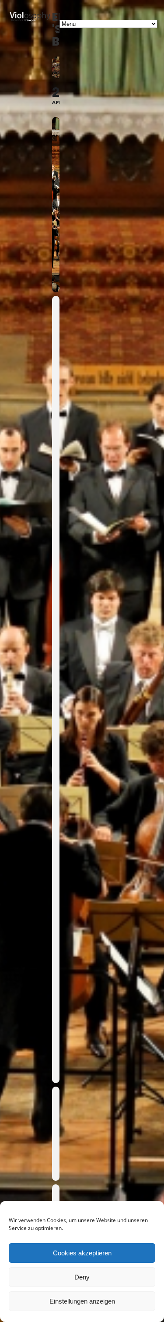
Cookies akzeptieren (82, 1253)
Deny (82, 1277)
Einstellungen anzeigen (82, 1301)
